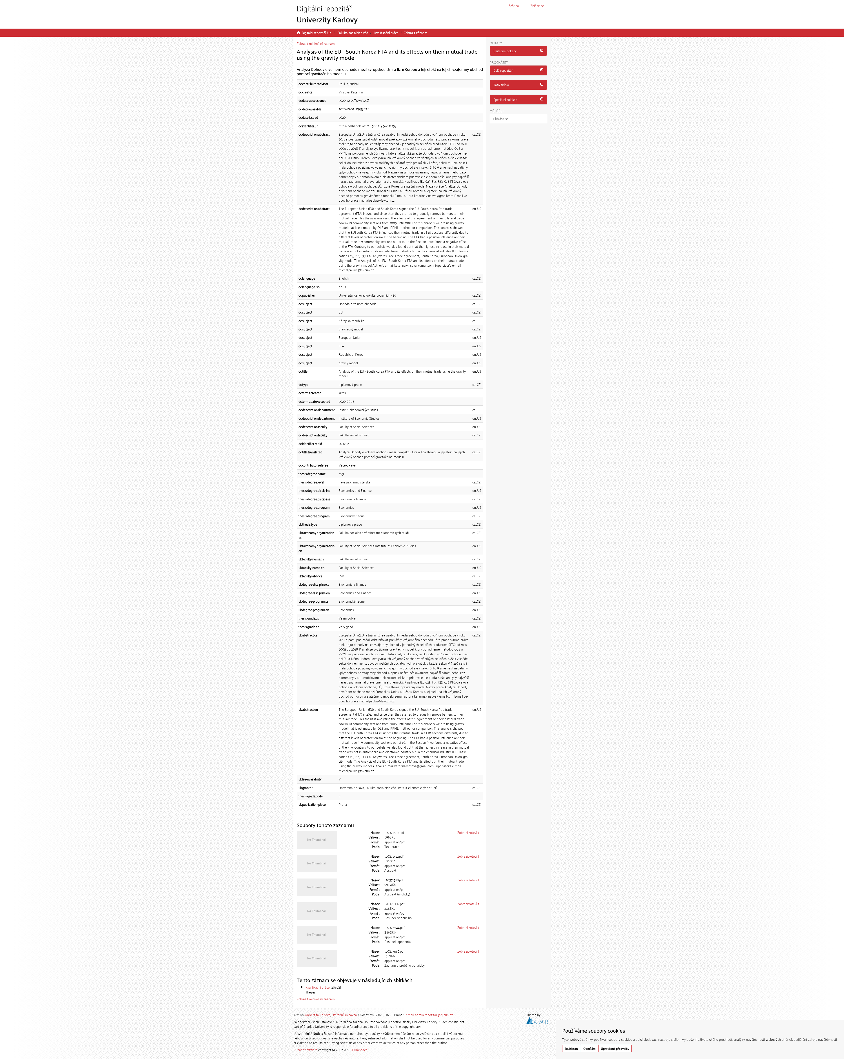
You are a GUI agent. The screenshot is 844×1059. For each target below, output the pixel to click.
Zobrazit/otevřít (468, 832)
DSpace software (305, 1049)
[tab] (518, 51)
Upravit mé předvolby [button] (615, 1048)
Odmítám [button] (589, 1048)
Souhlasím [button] (571, 1048)
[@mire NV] (538, 1020)
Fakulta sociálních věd (353, 32)
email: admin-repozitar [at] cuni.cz (429, 1015)
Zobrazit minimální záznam (316, 43)
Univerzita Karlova (317, 1015)
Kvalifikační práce (386, 32)
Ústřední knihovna (344, 1015)
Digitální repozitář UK (316, 32)
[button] (515, 5)
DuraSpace (359, 1049)
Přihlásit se (501, 118)
